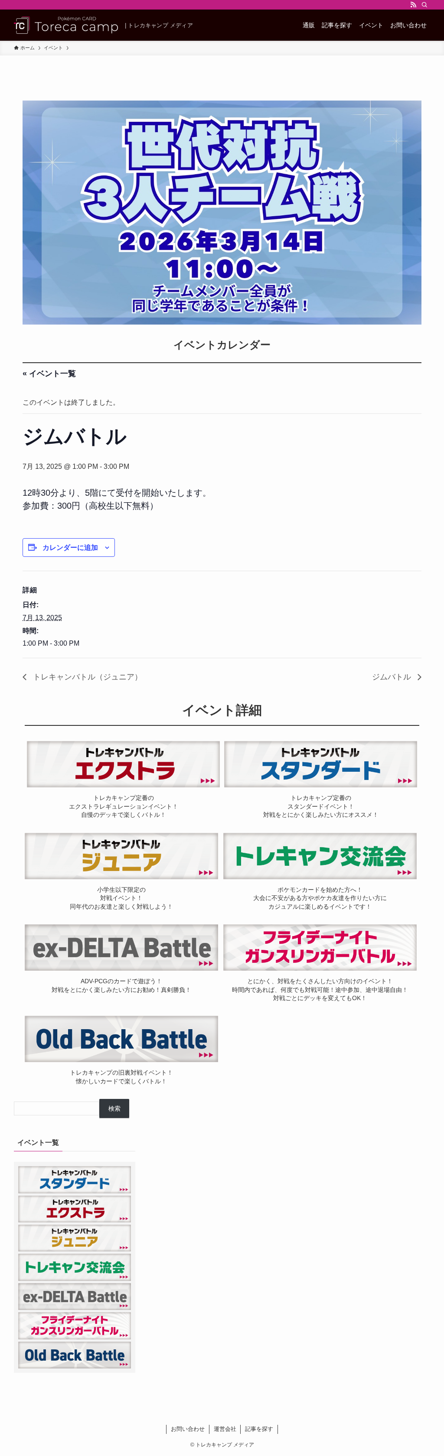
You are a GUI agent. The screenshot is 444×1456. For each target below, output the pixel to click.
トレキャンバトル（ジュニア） (86, 677)
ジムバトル (392, 677)
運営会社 (225, 1429)
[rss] (413, 5)
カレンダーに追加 (70, 547)
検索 (114, 1108)
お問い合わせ (188, 1429)
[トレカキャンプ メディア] (66, 25)
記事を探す (259, 1429)
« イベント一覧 (49, 373)
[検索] (424, 5)
